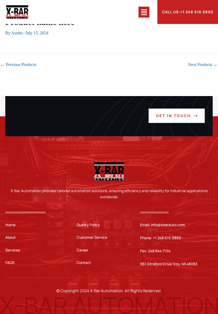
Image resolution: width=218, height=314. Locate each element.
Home (10, 224)
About (10, 237)
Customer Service (92, 237)
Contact (84, 262)
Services (12, 250)
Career (82, 250)
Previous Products (18, 65)
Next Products (202, 65)
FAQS (10, 262)
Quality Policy (88, 224)
